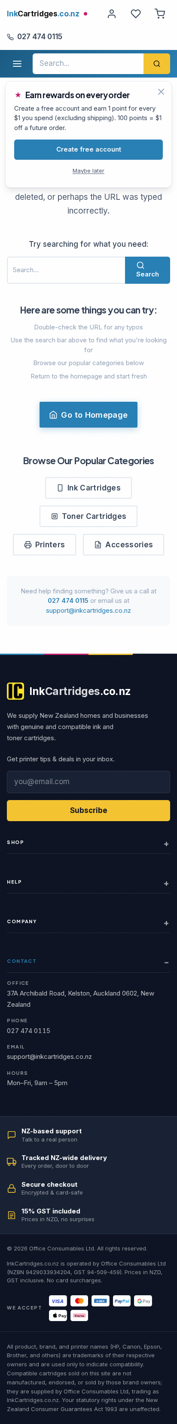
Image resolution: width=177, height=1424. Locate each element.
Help (14, 881)
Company (22, 921)
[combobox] (88, 63)
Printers (50, 544)
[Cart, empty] (160, 13)
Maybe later (88, 170)
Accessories (129, 544)
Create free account (88, 149)
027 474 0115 (39, 36)
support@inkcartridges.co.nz (88, 610)
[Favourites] (135, 13)
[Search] (156, 63)
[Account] (111, 13)
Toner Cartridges (94, 516)
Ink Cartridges (94, 488)
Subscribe (88, 810)
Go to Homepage (94, 414)
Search (147, 274)
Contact (22, 961)
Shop (15, 842)
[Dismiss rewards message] (161, 91)
